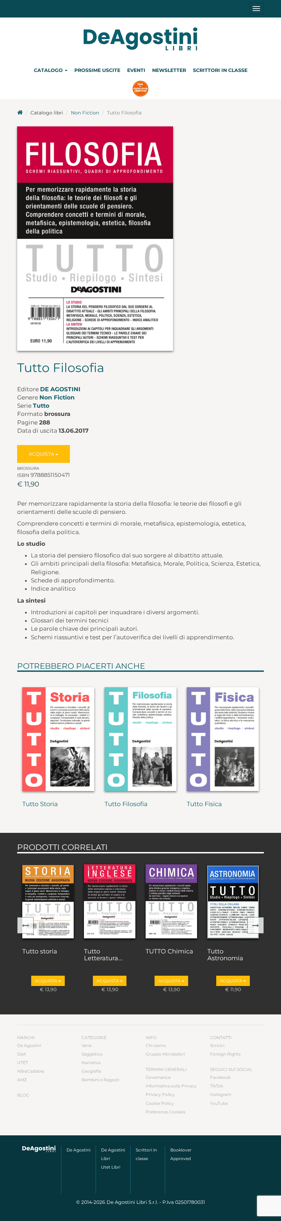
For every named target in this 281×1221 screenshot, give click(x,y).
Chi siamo (156, 1045)
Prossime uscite (97, 70)
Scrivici (217, 1045)
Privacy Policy (160, 1094)
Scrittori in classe (220, 70)
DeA (21, 1054)
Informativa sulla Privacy (171, 1085)
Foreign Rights (225, 1054)
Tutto (41, 405)
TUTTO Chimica (169, 951)
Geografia (91, 1071)
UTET (22, 1062)
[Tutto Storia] (58, 734)
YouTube (219, 1103)
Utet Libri (110, 1167)
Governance (158, 1077)
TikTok (216, 1085)
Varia (86, 1045)
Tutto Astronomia (225, 955)
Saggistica (92, 1054)
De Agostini (60, 389)
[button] (25, 925)
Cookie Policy (160, 1103)
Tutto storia (39, 951)
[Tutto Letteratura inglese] (109, 899)
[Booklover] (140, 89)
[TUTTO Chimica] (171, 899)
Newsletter (169, 70)
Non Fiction (85, 113)
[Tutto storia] (48, 899)
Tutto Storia (40, 804)
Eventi (136, 70)
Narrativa (91, 1062)
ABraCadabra (30, 1071)
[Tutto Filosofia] (140, 734)
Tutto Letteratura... (103, 955)
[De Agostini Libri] (20, 113)
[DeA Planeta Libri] (39, 1149)
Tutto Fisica (204, 804)
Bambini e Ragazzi (100, 1079)
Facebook (220, 1077)
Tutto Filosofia (126, 804)
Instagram (220, 1094)
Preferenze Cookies (165, 1111)
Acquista (42, 454)
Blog (23, 1095)
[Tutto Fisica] (223, 734)
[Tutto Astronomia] (233, 899)
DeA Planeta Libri (140, 38)
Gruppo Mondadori (165, 1054)
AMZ (22, 1079)
